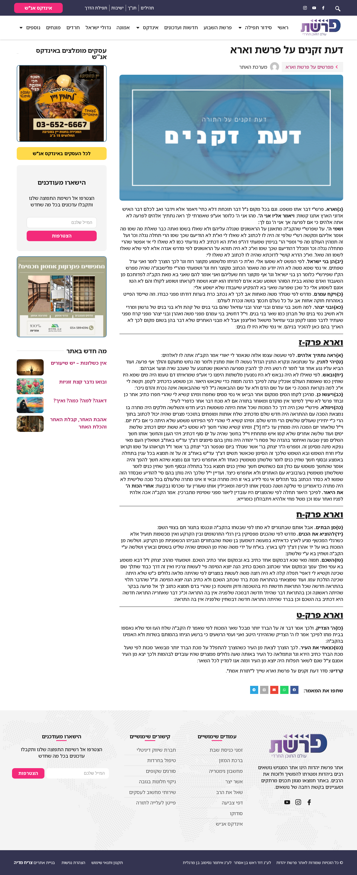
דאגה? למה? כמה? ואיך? (80, 400)
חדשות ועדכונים (181, 27)
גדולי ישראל (98, 27)
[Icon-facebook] (323, 7)
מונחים (53, 27)
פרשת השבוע (218, 27)
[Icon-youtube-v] (314, 7)
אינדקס (150, 27)
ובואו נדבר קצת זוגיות (83, 381)
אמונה (123, 27)
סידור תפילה (258, 27)
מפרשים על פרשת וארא (309, 67)
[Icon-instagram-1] (305, 7)
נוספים (33, 27)
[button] (294, 690)
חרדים (73, 27)
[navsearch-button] (338, 8)
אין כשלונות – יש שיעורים (79, 363)
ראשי (283, 27)
